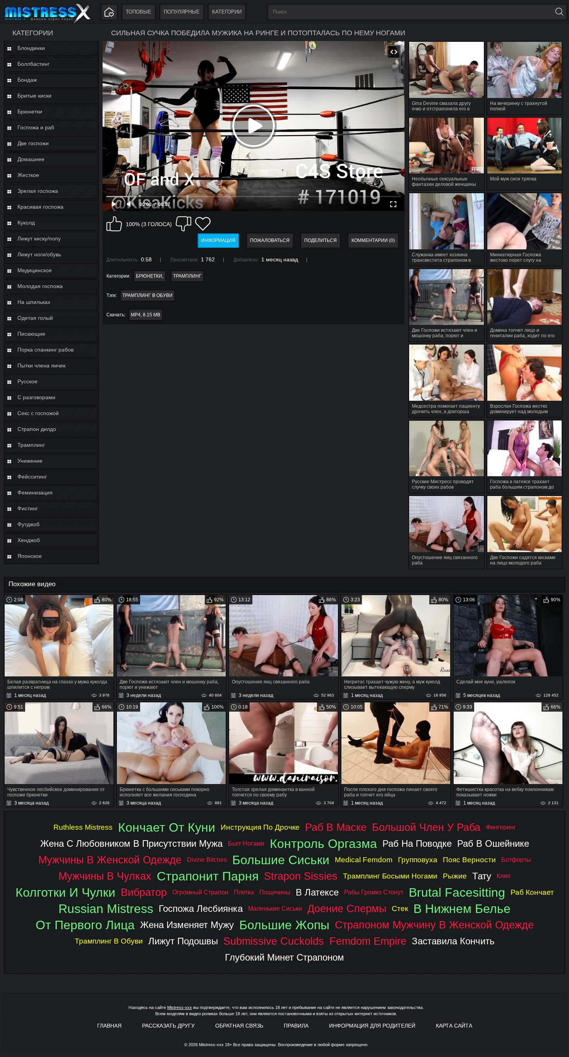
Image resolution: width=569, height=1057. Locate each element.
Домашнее (31, 159)
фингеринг (501, 827)
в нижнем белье (462, 909)
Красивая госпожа (40, 207)
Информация (218, 240)
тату (481, 876)
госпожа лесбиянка (201, 908)
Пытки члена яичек (41, 365)
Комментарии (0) (373, 240)
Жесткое (28, 175)
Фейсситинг (32, 477)
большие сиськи (280, 860)
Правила (296, 1026)
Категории (227, 12)
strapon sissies (301, 876)
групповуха (417, 860)
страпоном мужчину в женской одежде (434, 925)
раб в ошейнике (493, 843)
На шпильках (33, 302)
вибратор (144, 892)
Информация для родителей (372, 1026)
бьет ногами (246, 843)
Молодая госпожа (40, 286)
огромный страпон (200, 892)
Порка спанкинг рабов (45, 350)
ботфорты (516, 859)
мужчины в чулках (104, 876)
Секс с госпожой (38, 413)
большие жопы (284, 925)
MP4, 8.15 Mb (145, 314)
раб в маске (336, 827)
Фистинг (27, 508)
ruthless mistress (83, 827)
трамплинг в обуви (147, 295)
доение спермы (346, 909)
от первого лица (85, 925)
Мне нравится (114, 224)
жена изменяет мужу (187, 925)
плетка (244, 892)
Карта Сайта (454, 1026)
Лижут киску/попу (39, 238)
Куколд (26, 223)
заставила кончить (453, 941)
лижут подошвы (183, 941)
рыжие (455, 876)
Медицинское (34, 270)
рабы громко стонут (373, 892)
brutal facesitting (457, 892)
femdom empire (367, 941)
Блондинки (31, 48)
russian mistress (105, 909)
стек (400, 908)
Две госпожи (33, 143)
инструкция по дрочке (260, 827)
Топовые (138, 12)
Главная (109, 1026)
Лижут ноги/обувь (39, 254)
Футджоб (28, 524)
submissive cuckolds (273, 941)
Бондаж (27, 80)
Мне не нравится (183, 224)
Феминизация (35, 492)
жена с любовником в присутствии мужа (131, 843)
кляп (504, 876)
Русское (27, 381)
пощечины (274, 892)
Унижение (30, 461)
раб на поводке (417, 843)
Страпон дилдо (36, 429)
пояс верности (469, 860)
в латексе (317, 892)
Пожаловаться (270, 240)
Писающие (31, 334)
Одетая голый (35, 318)
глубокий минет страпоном (284, 957)
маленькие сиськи (275, 908)
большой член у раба (426, 827)
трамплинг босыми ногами (390, 876)
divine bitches (207, 859)
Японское (29, 556)
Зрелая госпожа (37, 191)
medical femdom (363, 860)
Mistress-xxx (179, 1007)
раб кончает (532, 892)
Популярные (182, 12)
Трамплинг (31, 445)
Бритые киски (34, 96)
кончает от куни (166, 827)
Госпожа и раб (35, 127)
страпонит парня (208, 876)
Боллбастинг (33, 64)
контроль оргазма (323, 843)
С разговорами (36, 397)
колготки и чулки (65, 892)
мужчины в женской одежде (110, 860)
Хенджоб (28, 540)
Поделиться (320, 240)
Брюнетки (29, 111)
